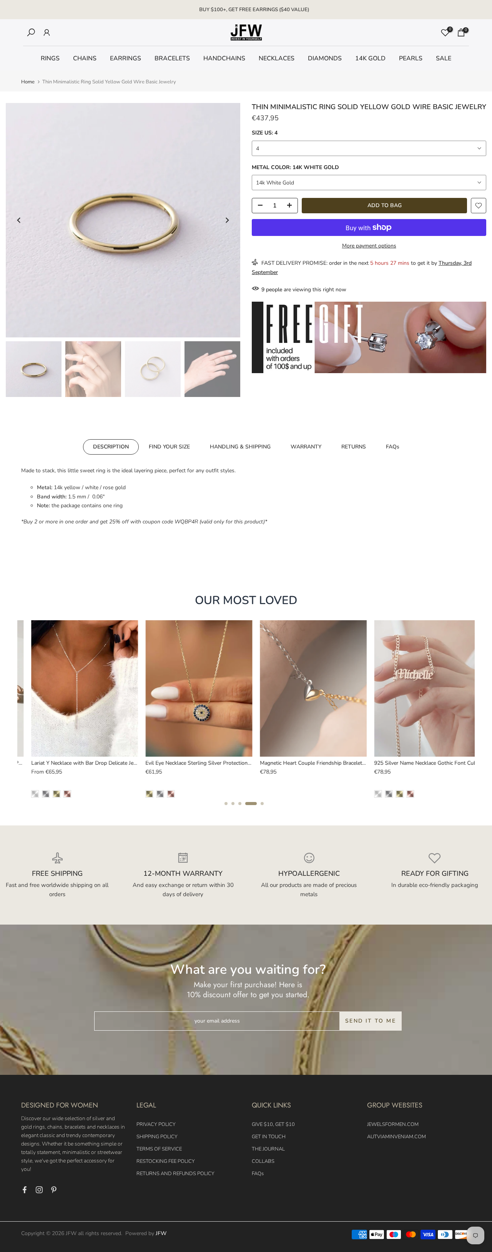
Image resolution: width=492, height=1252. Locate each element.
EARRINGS (125, 58)
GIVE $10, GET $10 (273, 1124)
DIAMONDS (325, 58)
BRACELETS (172, 58)
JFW (161, 1233)
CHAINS (84, 58)
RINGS (50, 58)
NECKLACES (276, 58)
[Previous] (19, 220)
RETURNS (353, 446)
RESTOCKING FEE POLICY (165, 1161)
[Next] (226, 220)
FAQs (392, 446)
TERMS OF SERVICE (159, 1149)
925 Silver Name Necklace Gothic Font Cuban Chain (426, 763)
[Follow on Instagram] (39, 1189)
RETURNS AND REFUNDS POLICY (175, 1173)
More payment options (369, 245)
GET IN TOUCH (269, 1136)
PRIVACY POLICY (156, 1124)
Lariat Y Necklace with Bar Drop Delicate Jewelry (79, 763)
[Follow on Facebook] (24, 1189)
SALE (443, 58)
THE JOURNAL (268, 1149)
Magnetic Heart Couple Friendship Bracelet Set (306, 763)
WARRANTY (306, 446)
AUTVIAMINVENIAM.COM (396, 1136)
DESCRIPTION (111, 446)
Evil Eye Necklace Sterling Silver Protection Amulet (196, 763)
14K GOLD (370, 58)
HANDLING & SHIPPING (240, 446)
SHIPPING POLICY (157, 1136)
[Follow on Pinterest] (53, 1189)
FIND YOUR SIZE (169, 446)
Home (28, 82)
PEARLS (410, 58)
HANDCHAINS (224, 58)
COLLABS (263, 1161)
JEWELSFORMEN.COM (393, 1124)
